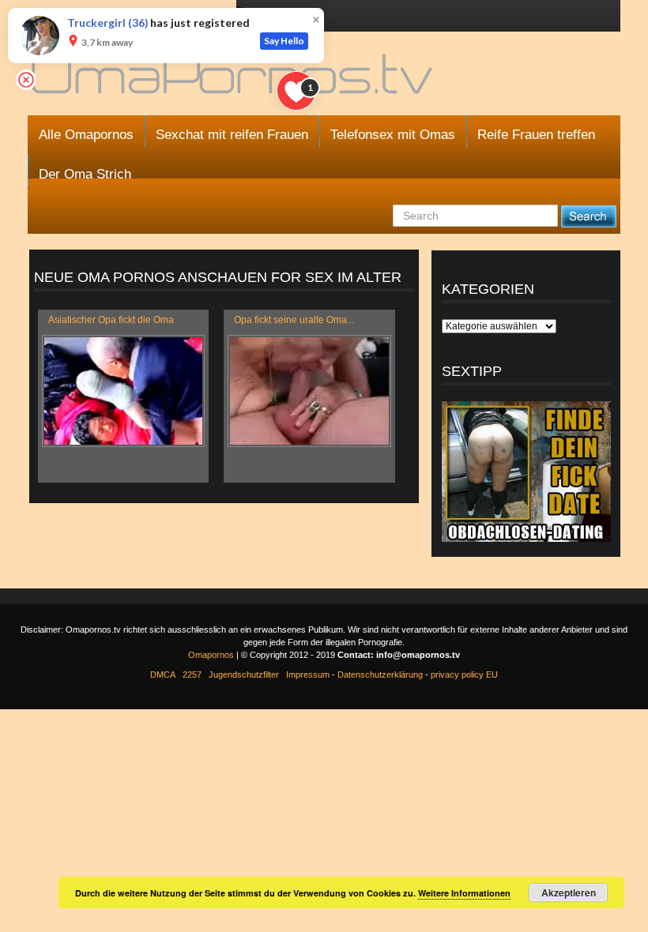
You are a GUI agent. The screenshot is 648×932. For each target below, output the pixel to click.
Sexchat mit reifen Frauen (232, 134)
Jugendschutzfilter (244, 674)
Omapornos (211, 655)
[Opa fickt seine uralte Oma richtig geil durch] (309, 391)
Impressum (308, 674)
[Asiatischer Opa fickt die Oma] (123, 391)
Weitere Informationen (464, 893)
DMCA (162, 674)
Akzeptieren (568, 892)
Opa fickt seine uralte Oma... (294, 319)
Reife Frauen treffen (536, 134)
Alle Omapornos (86, 134)
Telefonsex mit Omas (392, 134)
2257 (192, 674)
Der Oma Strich (85, 174)
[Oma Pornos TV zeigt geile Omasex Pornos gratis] (233, 80)
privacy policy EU (464, 674)
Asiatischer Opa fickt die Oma (111, 319)
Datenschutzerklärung (380, 674)
